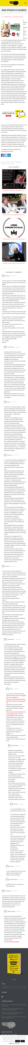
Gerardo (5, 1008)
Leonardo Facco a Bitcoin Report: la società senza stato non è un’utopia (12, 1009)
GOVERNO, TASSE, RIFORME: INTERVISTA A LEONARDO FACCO (14, 263)
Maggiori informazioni (14, 1043)
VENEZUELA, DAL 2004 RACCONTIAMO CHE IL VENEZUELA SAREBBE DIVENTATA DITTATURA (14, 190)
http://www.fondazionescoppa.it (11, 941)
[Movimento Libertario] (14, 3)
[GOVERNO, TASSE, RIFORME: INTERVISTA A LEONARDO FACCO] (14, 252)
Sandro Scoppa (11, 911)
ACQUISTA (14, 979)
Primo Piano (21, 16)
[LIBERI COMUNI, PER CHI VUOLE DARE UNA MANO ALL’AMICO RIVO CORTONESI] (14, 227)
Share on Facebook (2, 155)
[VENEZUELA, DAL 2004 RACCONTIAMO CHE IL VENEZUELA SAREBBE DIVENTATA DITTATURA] (14, 179)
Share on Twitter (5, 155)
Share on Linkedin (9, 155)
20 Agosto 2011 (8, 16)
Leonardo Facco (14, 879)
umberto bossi (4, 163)
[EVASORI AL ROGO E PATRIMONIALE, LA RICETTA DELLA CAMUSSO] (14, 203)
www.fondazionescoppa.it (7, 151)
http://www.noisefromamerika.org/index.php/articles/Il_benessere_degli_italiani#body (15, 700)
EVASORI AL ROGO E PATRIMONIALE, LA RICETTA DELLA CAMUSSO (14, 214)
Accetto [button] (17, 1041)
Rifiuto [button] (22, 1041)
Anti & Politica (15, 16)
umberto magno (10, 163)
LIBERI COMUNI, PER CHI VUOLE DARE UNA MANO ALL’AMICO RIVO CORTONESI (14, 239)
